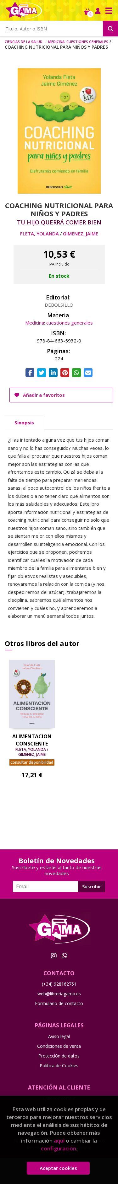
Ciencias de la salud (23, 41)
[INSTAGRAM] (54, 955)
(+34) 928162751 (59, 984)
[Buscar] (110, 28)
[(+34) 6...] (64, 955)
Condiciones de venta (59, 1046)
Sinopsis (24, 422)
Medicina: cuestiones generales (78, 41)
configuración (58, 1148)
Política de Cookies (59, 1065)
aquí (59, 1140)
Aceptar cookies (58, 1168)
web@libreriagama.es (59, 994)
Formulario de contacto (59, 1003)
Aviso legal (59, 1036)
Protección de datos (59, 1056)
